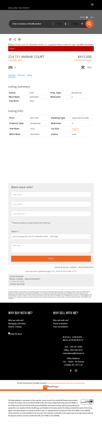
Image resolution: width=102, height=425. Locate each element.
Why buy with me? (16, 320)
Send (50, 258)
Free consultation (60, 327)
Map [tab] (29, 75)
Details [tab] (12, 75)
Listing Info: (16, 111)
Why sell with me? (61, 320)
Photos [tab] (21, 75)
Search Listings (15, 327)
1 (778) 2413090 (16, 281)
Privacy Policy (52, 383)
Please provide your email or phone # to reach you (32, 223)
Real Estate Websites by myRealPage (71, 383)
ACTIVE (82, 17)
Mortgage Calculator (17, 323)
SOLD (92, 17)
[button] (71, 371)
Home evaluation (60, 323)
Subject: (14, 231)
